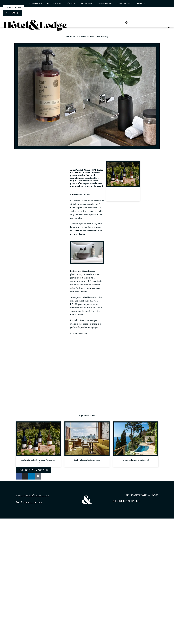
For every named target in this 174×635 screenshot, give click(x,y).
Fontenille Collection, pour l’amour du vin (123, 195)
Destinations (104, 3)
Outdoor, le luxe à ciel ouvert (136, 460)
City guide (86, 3)
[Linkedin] (120, 22)
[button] (169, 27)
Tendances (35, 3)
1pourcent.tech (32, 531)
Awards (140, 3)
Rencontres (124, 3)
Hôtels (70, 3)
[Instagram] (115, 22)
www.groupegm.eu (78, 333)
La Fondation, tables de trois (87, 460)
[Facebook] (109, 22)
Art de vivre (54, 3)
